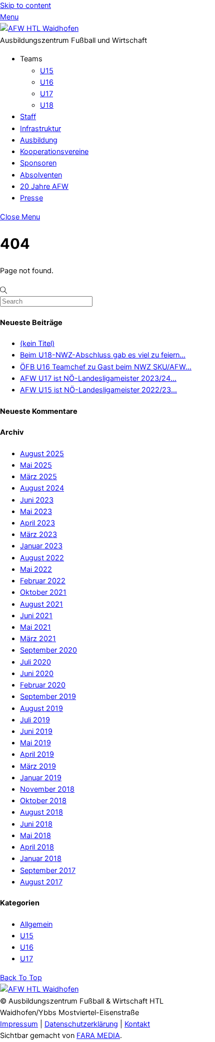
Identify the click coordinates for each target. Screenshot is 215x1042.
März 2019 (38, 766)
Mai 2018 (35, 835)
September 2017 (48, 870)
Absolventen (41, 175)
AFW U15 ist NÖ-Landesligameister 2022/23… (98, 389)
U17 (46, 93)
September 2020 (48, 650)
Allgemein (36, 924)
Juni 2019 (36, 731)
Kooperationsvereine (54, 151)
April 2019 (37, 754)
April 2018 (37, 847)
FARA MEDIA (98, 1035)
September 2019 (48, 696)
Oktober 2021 (43, 592)
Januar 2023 (41, 545)
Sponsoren (38, 163)
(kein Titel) (37, 343)
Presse (31, 197)
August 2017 (41, 881)
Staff (28, 116)
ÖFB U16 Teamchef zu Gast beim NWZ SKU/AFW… (106, 366)
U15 (47, 70)
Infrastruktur (40, 128)
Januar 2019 (41, 777)
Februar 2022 (43, 580)
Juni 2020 (37, 673)
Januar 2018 (41, 858)
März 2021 (38, 638)
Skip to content (25, 5)
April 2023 (37, 523)
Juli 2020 (35, 662)
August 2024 (42, 488)
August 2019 (41, 708)
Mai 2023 (36, 511)
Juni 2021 (36, 615)
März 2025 (38, 476)
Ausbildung (39, 140)
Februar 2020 (43, 685)
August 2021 (41, 604)
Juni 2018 (36, 824)
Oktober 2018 (43, 800)
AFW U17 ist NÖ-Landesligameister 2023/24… (98, 378)
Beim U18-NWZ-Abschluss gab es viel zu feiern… (103, 354)
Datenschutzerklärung (81, 1024)
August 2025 (42, 453)
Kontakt (137, 1024)
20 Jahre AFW (44, 186)
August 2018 (41, 812)
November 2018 (47, 789)
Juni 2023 (37, 500)
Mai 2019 (35, 742)
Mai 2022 (36, 569)
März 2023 (38, 534)
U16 (47, 82)
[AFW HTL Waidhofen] (39, 28)
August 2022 (42, 557)
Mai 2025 (36, 465)
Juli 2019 (35, 719)
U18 (47, 105)
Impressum (19, 1024)
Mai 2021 (35, 627)
